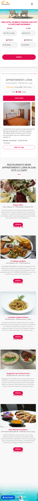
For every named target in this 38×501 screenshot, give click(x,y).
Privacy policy (23, 500)
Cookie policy (14, 500)
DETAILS (18, 224)
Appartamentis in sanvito (25, 73)
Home (3, 73)
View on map (19, 147)
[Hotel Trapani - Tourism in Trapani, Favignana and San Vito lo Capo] (5, 4)
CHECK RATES (19, 98)
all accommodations (11, 73)
